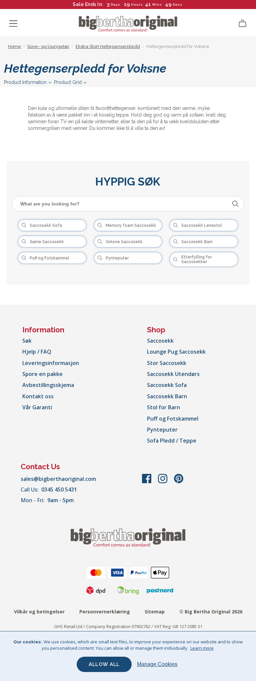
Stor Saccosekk (166, 363)
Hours (137, 4)
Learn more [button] (202, 648)
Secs (177, 4)
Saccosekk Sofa (167, 385)
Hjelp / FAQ (36, 351)
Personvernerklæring (104, 611)
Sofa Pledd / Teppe (171, 440)
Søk (27, 340)
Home (14, 46)
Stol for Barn (163, 407)
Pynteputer (162, 429)
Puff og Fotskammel (172, 418)
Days (115, 4)
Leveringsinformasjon (50, 363)
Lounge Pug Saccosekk (176, 351)
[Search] (235, 204)
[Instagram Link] (163, 482)
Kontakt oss (38, 396)
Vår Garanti (37, 407)
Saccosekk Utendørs (173, 374)
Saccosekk (160, 340)
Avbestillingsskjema (48, 385)
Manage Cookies (157, 664)
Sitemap (155, 611)
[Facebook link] (147, 482)
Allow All (104, 664)
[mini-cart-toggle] (242, 23)
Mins (157, 4)
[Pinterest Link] (178, 482)
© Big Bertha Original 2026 (210, 611)
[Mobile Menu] (13, 23)
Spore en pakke (42, 374)
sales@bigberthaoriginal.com (58, 479)
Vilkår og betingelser (39, 611)
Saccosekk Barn (167, 396)
